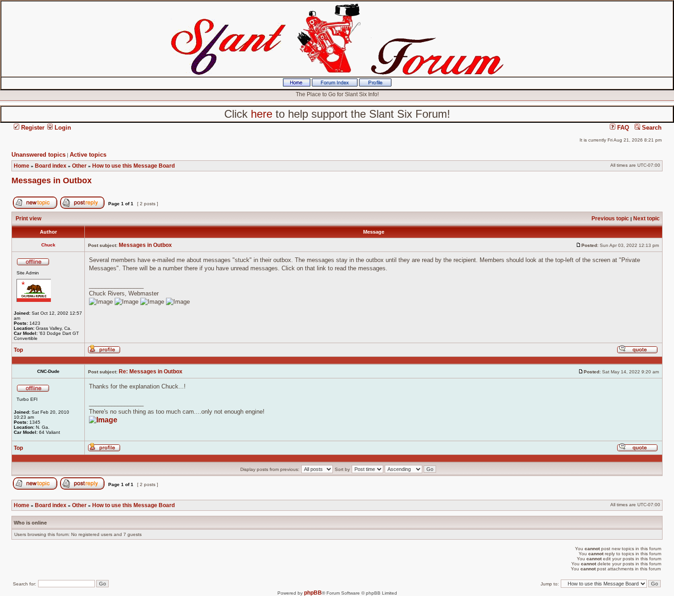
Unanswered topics (38, 154)
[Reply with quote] (637, 352)
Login (62, 127)
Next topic (646, 218)
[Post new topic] (35, 207)
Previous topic (610, 218)
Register (31, 127)
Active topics (88, 154)
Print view (28, 218)
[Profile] (375, 85)
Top (18, 350)
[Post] (578, 245)
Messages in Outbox (51, 180)
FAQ (622, 127)
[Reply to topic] (82, 207)
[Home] (296, 85)
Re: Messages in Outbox (150, 371)
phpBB (313, 593)
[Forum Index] (335, 85)
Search (651, 127)
